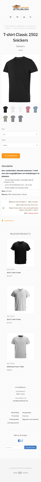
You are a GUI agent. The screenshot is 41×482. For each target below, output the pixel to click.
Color (4, 140)
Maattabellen (9, 221)
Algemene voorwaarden (30, 419)
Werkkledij (21, 26)
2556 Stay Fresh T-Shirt (15, 367)
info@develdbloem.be (20, 401)
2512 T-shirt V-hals (14, 272)
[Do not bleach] (33, 202)
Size (3, 129)
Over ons (25, 416)
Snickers (20, 46)
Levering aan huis (13, 423)
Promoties (15, 416)
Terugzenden (26, 412)
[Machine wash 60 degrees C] (18, 202)
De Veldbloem (9, 26)
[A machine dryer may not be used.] (27, 205)
